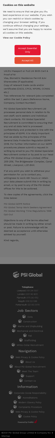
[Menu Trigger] (48, 11)
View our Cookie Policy (16, 37)
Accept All (27, 60)
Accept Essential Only (27, 50)
